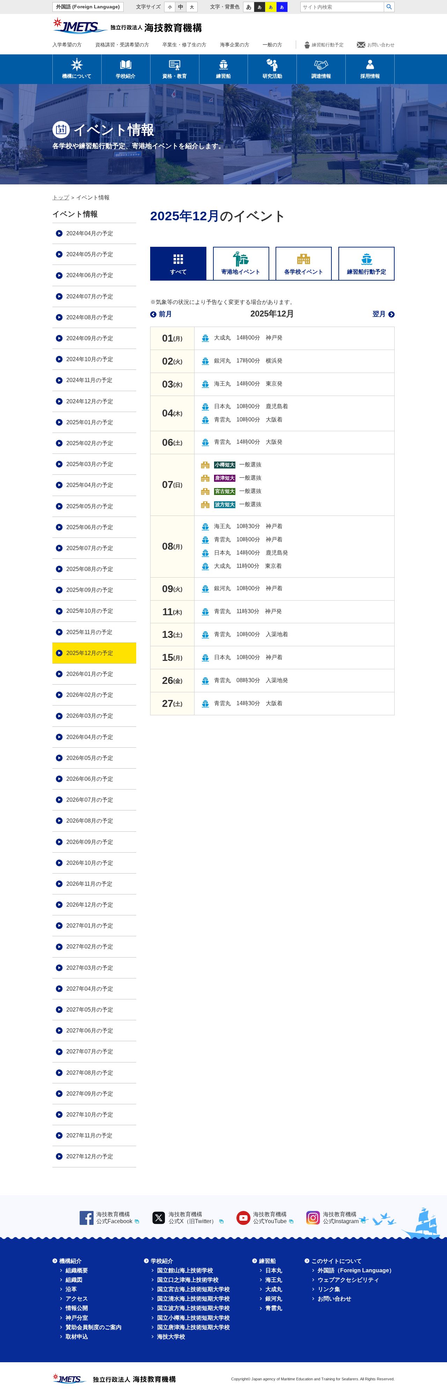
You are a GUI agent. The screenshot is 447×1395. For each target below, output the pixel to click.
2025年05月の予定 (89, 506)
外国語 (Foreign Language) (88, 6)
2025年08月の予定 (89, 569)
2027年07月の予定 (89, 1051)
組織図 (74, 1280)
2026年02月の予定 (89, 695)
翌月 (379, 314)
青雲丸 (273, 1308)
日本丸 (273, 1270)
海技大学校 (171, 1337)
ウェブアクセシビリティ (348, 1280)
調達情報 (321, 76)
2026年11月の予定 (89, 884)
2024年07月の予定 (89, 296)
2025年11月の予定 (89, 632)
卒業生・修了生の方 (184, 44)
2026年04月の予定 (89, 737)
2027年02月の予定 (89, 947)
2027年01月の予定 (89, 926)
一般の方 (272, 44)
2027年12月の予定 (89, 1156)
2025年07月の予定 (89, 548)
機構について (76, 76)
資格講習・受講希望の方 (122, 44)
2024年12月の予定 (89, 401)
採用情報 (370, 76)
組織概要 (77, 1270)
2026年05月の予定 (89, 758)
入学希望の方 (67, 44)
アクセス (77, 1299)
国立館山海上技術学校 (185, 1270)
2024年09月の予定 (89, 338)
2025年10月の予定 (89, 611)
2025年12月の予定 (89, 653)
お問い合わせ (381, 44)
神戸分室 (77, 1318)
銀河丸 (273, 1299)
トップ (60, 197)
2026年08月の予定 (89, 821)
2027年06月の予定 (89, 1031)
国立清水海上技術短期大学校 (193, 1299)
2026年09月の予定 (89, 842)
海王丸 (273, 1280)
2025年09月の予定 (89, 590)
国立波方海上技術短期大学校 (193, 1308)
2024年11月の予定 (89, 380)
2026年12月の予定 (89, 905)
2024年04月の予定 (89, 233)
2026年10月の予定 (89, 863)
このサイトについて (337, 1261)
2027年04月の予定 (89, 989)
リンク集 (329, 1289)
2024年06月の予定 (89, 275)
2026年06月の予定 (89, 779)
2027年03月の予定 (89, 968)
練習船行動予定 (328, 44)
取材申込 (77, 1337)
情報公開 (77, 1308)
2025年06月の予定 (89, 527)
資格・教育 (174, 76)
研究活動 (272, 76)
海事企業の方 (234, 44)
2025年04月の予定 (89, 485)
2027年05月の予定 (89, 1010)
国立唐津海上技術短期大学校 (193, 1327)
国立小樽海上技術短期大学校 (193, 1318)
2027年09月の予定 (89, 1094)
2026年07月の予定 (89, 800)
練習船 (223, 76)
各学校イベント (303, 272)
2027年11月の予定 (89, 1135)
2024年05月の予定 (89, 254)
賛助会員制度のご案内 (94, 1327)
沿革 (71, 1289)
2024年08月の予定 (89, 317)
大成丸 (273, 1289)
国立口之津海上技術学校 (188, 1280)
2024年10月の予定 (89, 359)
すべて (178, 272)
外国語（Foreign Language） (356, 1270)
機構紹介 (70, 1261)
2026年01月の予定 (89, 674)
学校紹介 (125, 76)
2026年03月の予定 (89, 716)
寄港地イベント (241, 272)
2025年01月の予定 (89, 422)
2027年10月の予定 (89, 1115)
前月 (165, 314)
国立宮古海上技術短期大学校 (193, 1289)
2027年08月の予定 (89, 1073)
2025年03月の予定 (89, 464)
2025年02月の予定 (89, 443)
